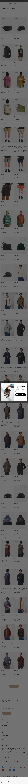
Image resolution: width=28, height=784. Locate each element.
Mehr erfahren (12, 781)
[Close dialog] (26, 384)
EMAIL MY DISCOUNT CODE (20, 394)
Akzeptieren (3, 782)
